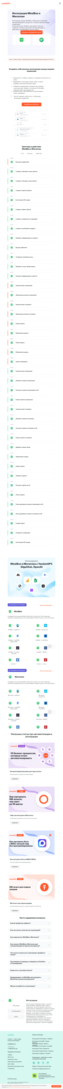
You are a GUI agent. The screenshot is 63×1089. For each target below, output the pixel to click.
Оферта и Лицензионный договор (41, 1066)
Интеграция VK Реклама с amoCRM (42, 1046)
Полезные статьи (12, 1059)
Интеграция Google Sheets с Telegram (42, 1051)
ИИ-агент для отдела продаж (21, 903)
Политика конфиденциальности (41, 1068)
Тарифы (10, 1054)
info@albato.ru (12, 1044)
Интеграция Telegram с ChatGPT (41, 1053)
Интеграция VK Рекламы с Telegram (42, 1038)
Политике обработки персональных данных (20, 1087)
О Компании (11, 1068)
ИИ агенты (11, 1057)
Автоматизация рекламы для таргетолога (25, 771)
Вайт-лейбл (11, 1064)
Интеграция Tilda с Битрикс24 (40, 1048)
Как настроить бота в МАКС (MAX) (23, 859)
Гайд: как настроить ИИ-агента (21, 815)
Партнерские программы (15, 1061)
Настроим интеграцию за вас (16, 1066)
